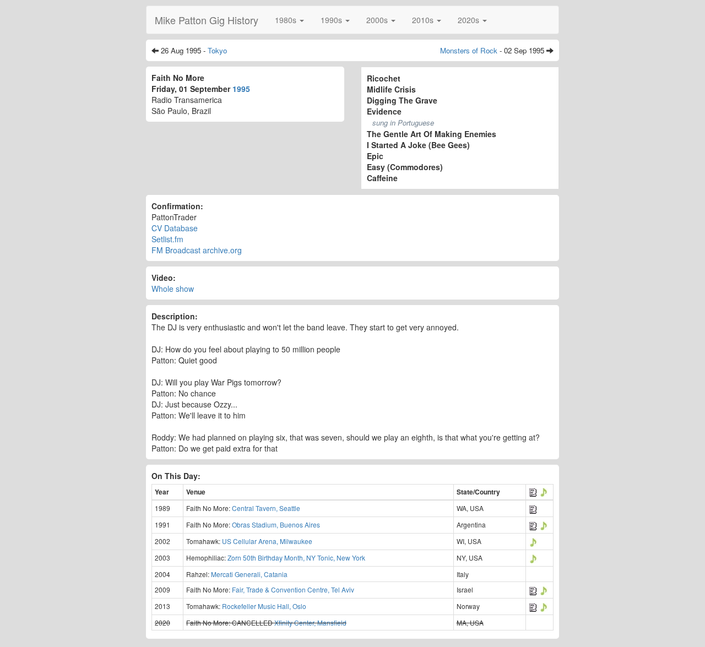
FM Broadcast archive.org (196, 249)
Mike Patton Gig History (206, 20)
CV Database (174, 227)
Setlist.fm (167, 238)
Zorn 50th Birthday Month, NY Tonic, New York (296, 557)
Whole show (172, 288)
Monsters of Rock (468, 50)
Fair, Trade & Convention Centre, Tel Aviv (293, 589)
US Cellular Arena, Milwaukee (267, 541)
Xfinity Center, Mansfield (310, 622)
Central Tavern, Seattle (266, 508)
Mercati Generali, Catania (249, 574)
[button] (289, 20)
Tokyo (217, 50)
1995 (241, 88)
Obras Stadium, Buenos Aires (276, 524)
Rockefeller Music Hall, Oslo (264, 606)
